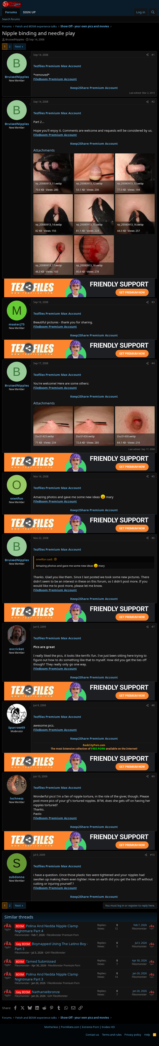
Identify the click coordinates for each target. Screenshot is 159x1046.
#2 (153, 101)
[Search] (153, 12)
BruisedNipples (14, 39)
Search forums (11, 19)
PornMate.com (70, 1027)
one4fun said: (44, 559)
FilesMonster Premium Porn (63, 935)
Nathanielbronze (46, 991)
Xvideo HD (108, 1027)
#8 (153, 705)
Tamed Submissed (41, 961)
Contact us (92, 1034)
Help (147, 1034)
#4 (153, 363)
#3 (153, 302)
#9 (153, 776)
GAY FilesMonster (55, 952)
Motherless (51, 1027)
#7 (153, 627)
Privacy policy (132, 1034)
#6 (153, 538)
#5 (153, 476)
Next (18, 46)
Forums (11, 12)
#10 (152, 855)
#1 (153, 55)
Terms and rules (112, 1034)
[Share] (147, 55)
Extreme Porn (90, 1027)
